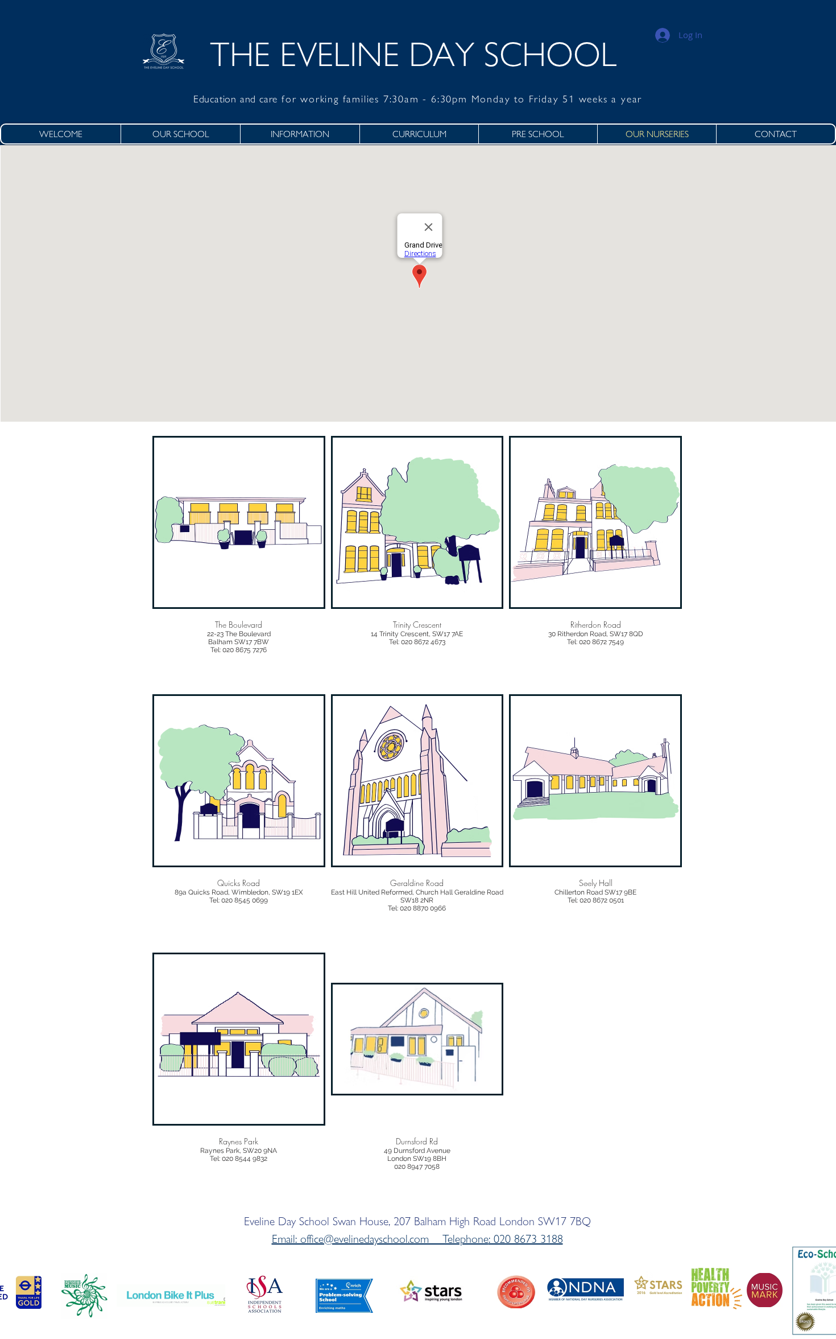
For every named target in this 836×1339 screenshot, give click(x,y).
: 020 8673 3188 (526, 1238)
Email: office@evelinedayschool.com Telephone (380, 1238)
